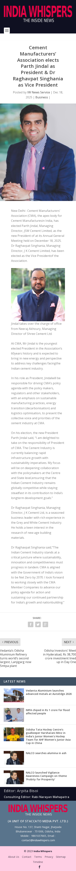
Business (41, 97)
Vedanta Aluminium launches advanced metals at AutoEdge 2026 (49, 692)
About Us (13, 856)
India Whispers (43, 851)
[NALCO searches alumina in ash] (14, 758)
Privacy (49, 856)
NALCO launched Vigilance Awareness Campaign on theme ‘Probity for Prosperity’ (46, 776)
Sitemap (61, 856)
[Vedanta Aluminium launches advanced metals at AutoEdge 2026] (14, 695)
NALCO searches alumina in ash (46, 753)
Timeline (38, 862)
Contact (26, 856)
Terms (38, 856)
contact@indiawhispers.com (38, 840)
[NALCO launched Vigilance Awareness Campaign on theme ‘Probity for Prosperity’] (14, 777)
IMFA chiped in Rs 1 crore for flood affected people (48, 711)
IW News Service (38, 92)
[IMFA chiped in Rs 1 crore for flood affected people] (14, 715)
